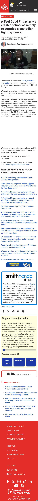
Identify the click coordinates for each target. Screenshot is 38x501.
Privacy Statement (16, 439)
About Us (11, 446)
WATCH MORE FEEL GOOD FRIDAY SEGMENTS (16, 171)
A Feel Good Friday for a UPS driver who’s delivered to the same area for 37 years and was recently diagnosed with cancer (18, 214)
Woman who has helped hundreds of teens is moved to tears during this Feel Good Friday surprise (19, 253)
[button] (19, 59)
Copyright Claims (15, 435)
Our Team (11, 466)
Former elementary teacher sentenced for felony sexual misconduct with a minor (20, 400)
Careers (10, 459)
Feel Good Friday (7, 16)
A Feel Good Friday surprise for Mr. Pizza (17, 259)
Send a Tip (13, 10)
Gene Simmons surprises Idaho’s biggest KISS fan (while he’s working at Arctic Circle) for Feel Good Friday (18, 186)
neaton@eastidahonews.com (17, 164)
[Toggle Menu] (35, 10)
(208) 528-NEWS (22, 10)
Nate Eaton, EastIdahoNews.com (20, 44)
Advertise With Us (15, 454)
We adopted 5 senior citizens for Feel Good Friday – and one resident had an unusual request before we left (18, 239)
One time (7, 362)
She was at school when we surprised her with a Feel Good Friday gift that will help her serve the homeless (19, 231)
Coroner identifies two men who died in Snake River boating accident (21, 393)
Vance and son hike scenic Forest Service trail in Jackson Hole (18, 388)
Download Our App (15, 426)
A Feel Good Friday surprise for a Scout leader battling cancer (16, 179)
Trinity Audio (20, 73)
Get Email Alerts (16, 474)
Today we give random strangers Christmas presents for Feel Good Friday (18, 246)
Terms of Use (13, 430)
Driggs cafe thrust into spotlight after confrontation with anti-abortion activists (20, 408)
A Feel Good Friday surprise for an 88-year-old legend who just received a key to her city (19, 193)
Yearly (31, 360)
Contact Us (12, 450)
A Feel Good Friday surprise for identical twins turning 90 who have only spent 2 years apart (19, 222)
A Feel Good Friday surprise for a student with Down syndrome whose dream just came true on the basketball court (17, 200)
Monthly (19, 360)
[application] (19, 59)
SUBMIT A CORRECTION (7, 306)
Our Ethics (12, 470)
